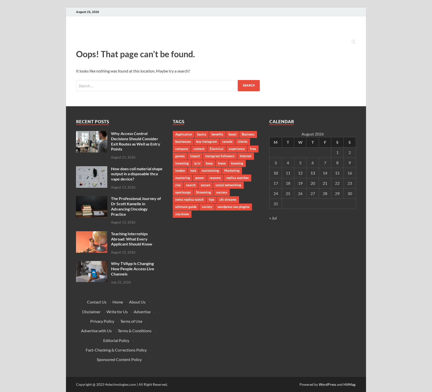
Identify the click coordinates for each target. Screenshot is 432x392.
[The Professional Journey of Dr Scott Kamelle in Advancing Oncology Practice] (91, 198)
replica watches (237, 178)
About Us (137, 302)
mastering (182, 178)
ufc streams (228, 200)
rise (178, 185)
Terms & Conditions (135, 330)
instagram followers (219, 156)
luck (193, 170)
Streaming (203, 192)
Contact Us (96, 302)
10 (276, 172)
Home (117, 302)
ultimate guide (185, 207)
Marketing (232, 170)
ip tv (197, 163)
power (199, 178)
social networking (228, 185)
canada (227, 142)
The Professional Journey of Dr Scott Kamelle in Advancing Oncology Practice (136, 206)
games (180, 156)
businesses (183, 142)
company (181, 149)
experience (237, 149)
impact (195, 156)
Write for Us (117, 311)
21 (325, 183)
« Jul (273, 218)
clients (243, 142)
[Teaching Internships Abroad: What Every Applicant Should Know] (91, 234)
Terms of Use (131, 321)
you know (182, 214)
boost (232, 134)
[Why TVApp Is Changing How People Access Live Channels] (91, 264)
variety (207, 207)
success (221, 192)
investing (182, 163)
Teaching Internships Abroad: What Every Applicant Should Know (131, 238)
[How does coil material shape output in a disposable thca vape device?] (91, 169)
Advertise (142, 311)
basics (201, 134)
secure (205, 185)
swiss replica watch (189, 200)
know (222, 163)
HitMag (349, 384)
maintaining (210, 170)
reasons (215, 178)
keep (209, 163)
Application (183, 134)
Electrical (217, 149)
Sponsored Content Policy (119, 359)
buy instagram (206, 142)
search (191, 185)
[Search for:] (168, 85)
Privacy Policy (102, 321)
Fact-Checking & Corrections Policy (116, 350)
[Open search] (353, 42)
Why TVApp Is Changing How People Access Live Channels (132, 268)
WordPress (327, 384)
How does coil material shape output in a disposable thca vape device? (136, 174)
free (253, 149)
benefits (217, 134)
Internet (246, 156)
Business (248, 134)
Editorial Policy (116, 340)
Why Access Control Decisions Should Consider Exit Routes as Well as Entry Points (135, 141)
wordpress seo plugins (234, 207)
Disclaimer (91, 311)
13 (312, 172)
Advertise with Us (96, 330)
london (180, 170)
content (199, 149)
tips (211, 200)
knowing (237, 163)
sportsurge (183, 192)
